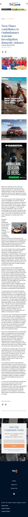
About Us (14, 484)
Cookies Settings (5, 511)
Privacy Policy (4, 505)
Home (14, 481)
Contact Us (14, 488)
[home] (14, 3)
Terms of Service (5, 508)
